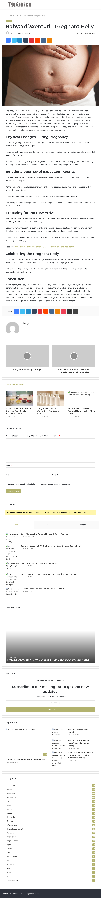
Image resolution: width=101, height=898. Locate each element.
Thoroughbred (12, 880)
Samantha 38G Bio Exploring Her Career (39, 563)
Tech (9, 801)
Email (8, 475)
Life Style (11, 817)
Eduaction (11, 833)
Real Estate (11, 837)
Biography (11, 793)
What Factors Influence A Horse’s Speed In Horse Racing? (79, 743)
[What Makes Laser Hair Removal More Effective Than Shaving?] (81, 398)
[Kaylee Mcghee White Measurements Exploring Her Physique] (12, 579)
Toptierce (11, 786)
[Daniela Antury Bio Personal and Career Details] (12, 592)
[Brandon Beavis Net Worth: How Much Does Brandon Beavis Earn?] (12, 552)
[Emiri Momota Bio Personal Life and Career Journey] (12, 538)
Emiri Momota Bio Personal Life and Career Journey (44, 534)
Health (15, 16)
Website (55, 475)
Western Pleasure (14, 856)
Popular (17, 525)
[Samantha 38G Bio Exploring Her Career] (12, 566)
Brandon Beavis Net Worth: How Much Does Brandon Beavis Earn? (51, 546)
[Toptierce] (19, 4)
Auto (9, 868)
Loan (9, 876)
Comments (82, 525)
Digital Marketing (13, 841)
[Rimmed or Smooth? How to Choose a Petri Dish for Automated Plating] (19, 398)
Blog (9, 805)
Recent (49, 525)
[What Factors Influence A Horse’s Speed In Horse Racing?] (59, 744)
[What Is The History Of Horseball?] (59, 733)
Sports (9, 845)
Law (8, 860)
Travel (9, 849)
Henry (12, 33)
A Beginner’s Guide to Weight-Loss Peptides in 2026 (48, 411)
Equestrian (11, 864)
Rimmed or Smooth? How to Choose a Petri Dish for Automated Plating (18, 411)
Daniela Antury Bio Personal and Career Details (42, 589)
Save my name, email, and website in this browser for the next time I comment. (39, 484)
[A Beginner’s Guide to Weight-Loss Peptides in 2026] (50, 398)
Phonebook (11, 797)
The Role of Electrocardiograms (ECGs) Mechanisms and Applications (45, 247)
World (9, 790)
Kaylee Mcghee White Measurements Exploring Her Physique (49, 574)
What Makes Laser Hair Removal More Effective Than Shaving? (81, 411)
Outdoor (10, 853)
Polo (9, 872)
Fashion (10, 821)
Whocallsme (12, 825)
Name (9, 466)
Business (10, 809)
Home (9, 16)
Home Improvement (15, 829)
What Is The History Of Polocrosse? (26, 759)
